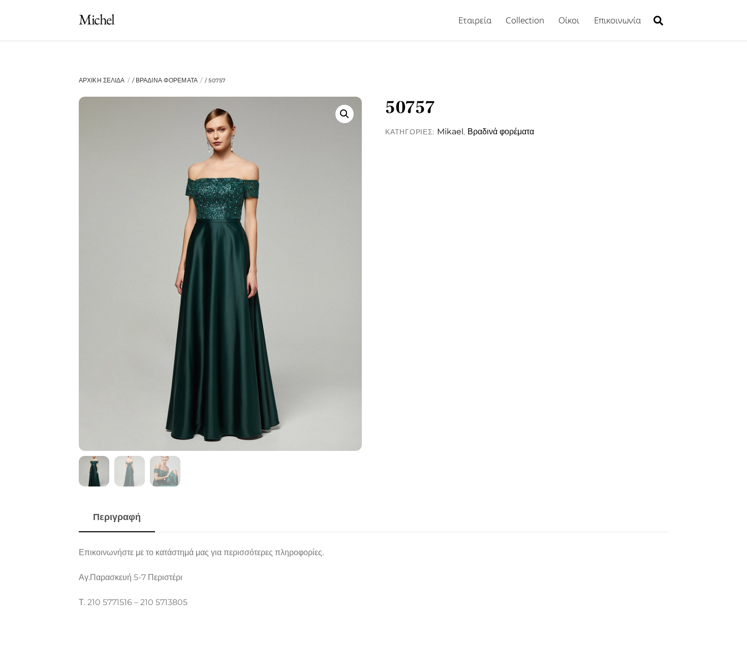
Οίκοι (568, 20)
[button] (344, 114)
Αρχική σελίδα (101, 80)
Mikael (450, 131)
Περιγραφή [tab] (117, 516)
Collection (525, 20)
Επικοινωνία (617, 20)
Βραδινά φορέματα (167, 80)
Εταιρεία (474, 20)
